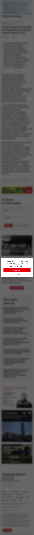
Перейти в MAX (17, 270)
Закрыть (17, 274)
